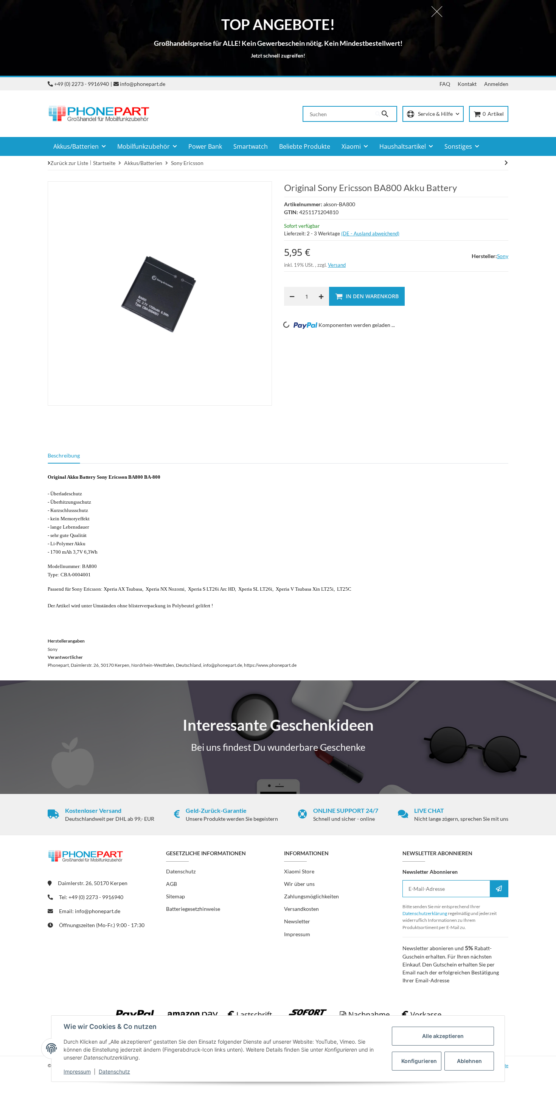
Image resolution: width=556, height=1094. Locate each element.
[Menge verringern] (292, 296)
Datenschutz (114, 1071)
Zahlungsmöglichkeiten (311, 896)
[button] (433, 114)
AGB (171, 884)
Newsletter (297, 921)
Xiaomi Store (299, 871)
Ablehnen (469, 1061)
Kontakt (467, 84)
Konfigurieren (419, 1061)
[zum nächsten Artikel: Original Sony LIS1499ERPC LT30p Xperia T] (506, 163)
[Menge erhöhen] (321, 296)
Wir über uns (299, 884)
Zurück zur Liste (69, 163)
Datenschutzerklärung (424, 913)
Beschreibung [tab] (64, 455)
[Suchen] (385, 113)
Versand (337, 265)
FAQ (445, 84)
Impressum (77, 1071)
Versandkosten (301, 909)
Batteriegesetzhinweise (193, 909)
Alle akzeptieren (443, 1036)
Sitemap (175, 896)
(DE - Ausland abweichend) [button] (370, 233)
